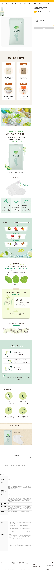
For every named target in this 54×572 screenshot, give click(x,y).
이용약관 (25, 562)
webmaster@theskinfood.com (38, 569)
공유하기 (53, 7)
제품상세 (4, 50)
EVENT (20, 3)
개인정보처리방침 (26, 563)
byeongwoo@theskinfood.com (50, 569)
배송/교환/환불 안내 (28, 50)
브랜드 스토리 (20, 562)
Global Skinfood (49, 565)
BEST (16, 3)
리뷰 (12, 50)
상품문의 (19, 50)
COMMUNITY (30, 3)
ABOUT (35, 3)
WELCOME (40, 3)
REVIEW (25, 3)
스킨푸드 (17, 562)
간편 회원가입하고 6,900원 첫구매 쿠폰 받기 (27, 0)
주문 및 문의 (12, 562)
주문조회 (14, 562)
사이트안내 (23, 562)
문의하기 (14, 563)
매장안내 (19, 563)
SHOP (12, 3)
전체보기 (30, 457)
